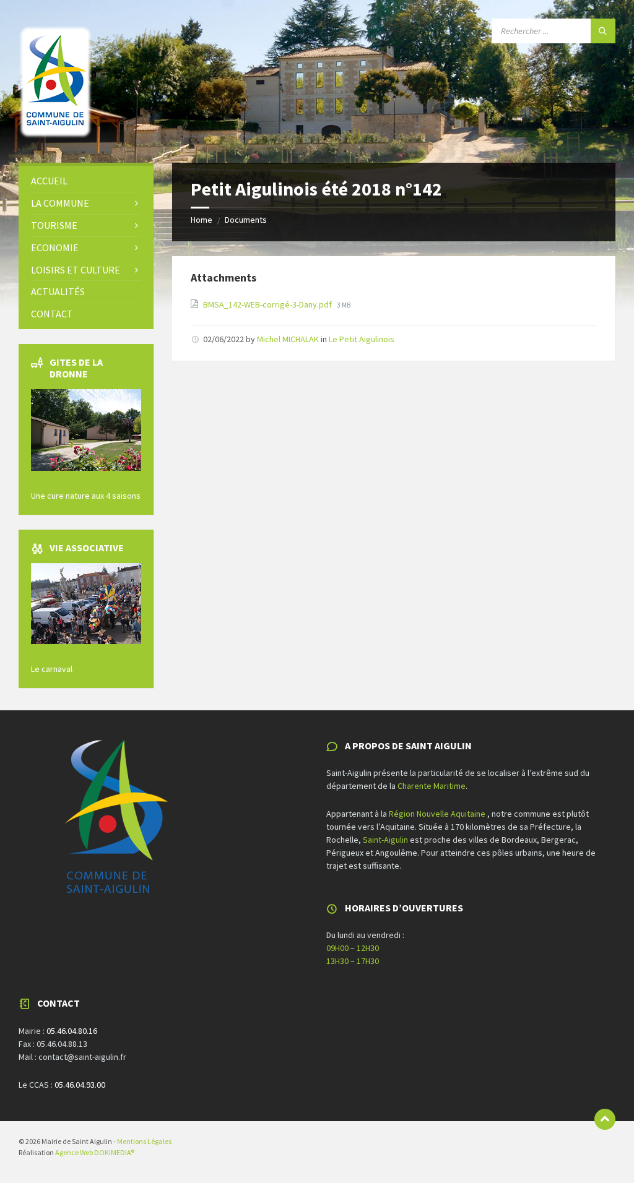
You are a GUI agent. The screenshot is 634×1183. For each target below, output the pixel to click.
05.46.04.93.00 (79, 1084)
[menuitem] (86, 181)
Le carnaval (51, 668)
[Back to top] (604, 1119)
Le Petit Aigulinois (361, 339)
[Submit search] (603, 31)
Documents (246, 219)
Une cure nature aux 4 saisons (86, 495)
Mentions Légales (144, 1141)
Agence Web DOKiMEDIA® (94, 1152)
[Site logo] (56, 138)
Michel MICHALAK (288, 339)
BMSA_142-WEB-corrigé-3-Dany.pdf (268, 304)
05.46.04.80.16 (71, 1030)
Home (201, 219)
